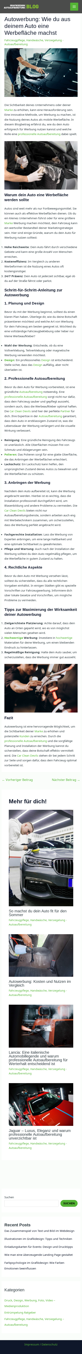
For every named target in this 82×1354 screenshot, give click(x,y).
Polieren (10, 454)
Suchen (9, 1197)
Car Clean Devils (20, 411)
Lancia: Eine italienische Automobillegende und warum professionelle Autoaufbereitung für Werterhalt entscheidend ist (38, 1058)
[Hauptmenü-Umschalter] (74, 7)
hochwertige (64, 638)
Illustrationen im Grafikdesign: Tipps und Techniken (38, 1239)
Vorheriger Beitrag (17, 780)
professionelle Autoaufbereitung (39, 134)
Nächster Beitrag (66, 780)
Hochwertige (13, 638)
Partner (65, 411)
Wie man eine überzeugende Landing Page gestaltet (38, 1255)
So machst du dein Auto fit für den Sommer (38, 913)
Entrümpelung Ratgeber (20, 1312)
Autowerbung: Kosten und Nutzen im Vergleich (40, 983)
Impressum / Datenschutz (41, 1344)
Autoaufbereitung (31, 392)
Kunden (24, 736)
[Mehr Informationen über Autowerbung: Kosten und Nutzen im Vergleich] (41, 955)
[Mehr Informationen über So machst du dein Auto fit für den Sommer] (41, 858)
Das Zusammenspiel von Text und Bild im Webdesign (39, 1231)
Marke (8, 110)
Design (9, 360)
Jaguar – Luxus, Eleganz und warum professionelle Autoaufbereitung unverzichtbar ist (40, 1134)
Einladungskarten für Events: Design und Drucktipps (38, 1247)
